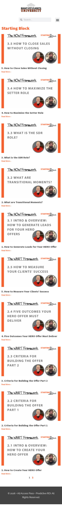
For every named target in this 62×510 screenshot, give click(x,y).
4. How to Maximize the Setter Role (22, 112)
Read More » (6, 72)
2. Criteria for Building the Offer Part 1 (24, 425)
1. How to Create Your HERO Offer (21, 470)
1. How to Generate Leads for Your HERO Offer (29, 246)
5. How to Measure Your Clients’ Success (25, 291)
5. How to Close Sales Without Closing (24, 68)
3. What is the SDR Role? (15, 157)
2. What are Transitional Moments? (22, 202)
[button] (57, 20)
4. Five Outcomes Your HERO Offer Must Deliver (29, 336)
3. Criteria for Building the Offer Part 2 (24, 380)
